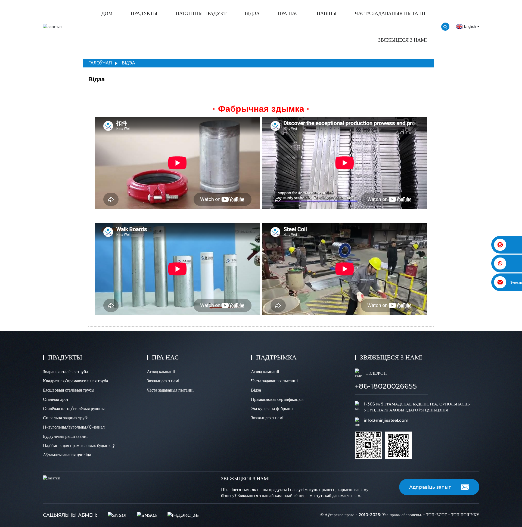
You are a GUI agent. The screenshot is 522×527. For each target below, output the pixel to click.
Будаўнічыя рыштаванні (65, 436)
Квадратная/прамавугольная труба (75, 380)
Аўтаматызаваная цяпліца (67, 454)
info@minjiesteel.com (386, 420)
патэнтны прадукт (201, 13)
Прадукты (144, 13)
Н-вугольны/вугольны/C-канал (74, 427)
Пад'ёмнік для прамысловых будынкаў (79, 445)
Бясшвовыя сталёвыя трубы (68, 390)
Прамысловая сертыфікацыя (277, 399)
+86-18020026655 (386, 386)
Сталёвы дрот (56, 399)
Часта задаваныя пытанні (391, 13)
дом (107, 13)
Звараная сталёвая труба (65, 371)
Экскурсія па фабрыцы (272, 408)
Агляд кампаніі (161, 371)
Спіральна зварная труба (66, 417)
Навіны (327, 13)
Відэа (252, 13)
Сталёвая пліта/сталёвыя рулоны (74, 408)
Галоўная (100, 63)
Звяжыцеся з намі (402, 40)
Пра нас (288, 13)
